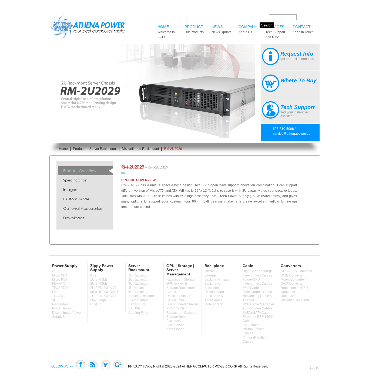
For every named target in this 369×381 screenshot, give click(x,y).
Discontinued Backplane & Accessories (214, 296)
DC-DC (95, 304)
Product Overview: (139, 180)
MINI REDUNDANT (104, 292)
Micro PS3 (59, 279)
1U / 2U (57, 296)
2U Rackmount (139, 279)
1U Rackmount (139, 275)
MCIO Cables (252, 287)
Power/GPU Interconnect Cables (257, 281)
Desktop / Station (178, 296)
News (222, 29)
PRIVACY (135, 366)
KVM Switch (175, 308)
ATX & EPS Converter (296, 271)
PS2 (55, 292)
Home (166, 32)
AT (54, 271)
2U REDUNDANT (103, 287)
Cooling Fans (138, 312)
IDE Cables (251, 325)
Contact (303, 29)
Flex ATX (58, 283)
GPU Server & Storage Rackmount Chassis (181, 288)
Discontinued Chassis (182, 304)
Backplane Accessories (213, 285)
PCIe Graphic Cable (257, 292)
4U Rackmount (139, 287)
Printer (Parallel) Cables (255, 339)
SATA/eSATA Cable (256, 312)
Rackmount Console (181, 312)
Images (69, 189)
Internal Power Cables (253, 331)
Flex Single (98, 300)
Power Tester (61, 308)
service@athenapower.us (291, 134)
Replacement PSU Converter (294, 290)
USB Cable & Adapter (258, 304)
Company (248, 29)
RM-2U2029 (173, 149)
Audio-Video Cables (257, 308)
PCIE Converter (292, 275)
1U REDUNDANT (103, 296)
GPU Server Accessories (175, 327)
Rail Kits (134, 308)
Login (314, 368)
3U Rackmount (139, 283)
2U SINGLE (98, 283)
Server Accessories (142, 296)
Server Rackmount (103, 149)
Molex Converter (293, 279)
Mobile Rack (213, 304)
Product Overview (79, 170)
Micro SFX (59, 275)
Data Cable (289, 296)
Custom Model (76, 198)
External (210, 275)
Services (275, 32)
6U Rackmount (139, 292)
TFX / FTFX (60, 287)
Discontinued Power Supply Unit (67, 314)
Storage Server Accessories (177, 318)
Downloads (73, 217)
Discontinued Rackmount (140, 149)
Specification (75, 180)
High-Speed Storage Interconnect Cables (258, 273)
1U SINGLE (98, 279)
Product (194, 29)
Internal (210, 271)
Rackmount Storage (181, 279)
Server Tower (176, 300)
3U (54, 300)
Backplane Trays (216, 279)
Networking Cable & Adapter (257, 298)
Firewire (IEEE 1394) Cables (258, 318)
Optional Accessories (82, 208)
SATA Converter (292, 283)
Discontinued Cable (295, 300)
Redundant (60, 304)
